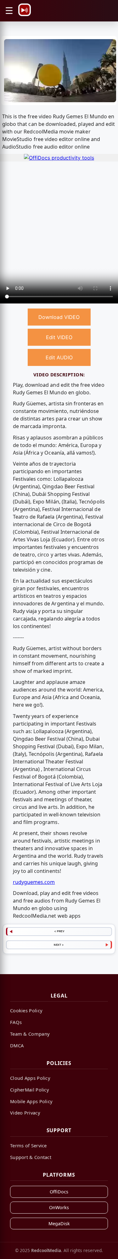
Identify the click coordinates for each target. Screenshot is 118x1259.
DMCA (17, 1045)
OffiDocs (59, 1192)
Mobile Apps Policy (31, 1101)
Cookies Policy (26, 1010)
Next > (59, 944)
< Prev (59, 931)
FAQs (16, 1022)
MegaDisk (59, 1224)
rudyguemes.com (34, 882)
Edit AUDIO (59, 357)
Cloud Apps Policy (30, 1078)
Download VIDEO (59, 317)
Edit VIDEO (59, 337)
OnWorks (59, 1207)
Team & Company (30, 1034)
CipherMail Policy (29, 1089)
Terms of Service (28, 1145)
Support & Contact (30, 1157)
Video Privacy (25, 1112)
